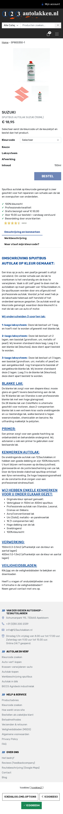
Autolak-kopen (10, 671)
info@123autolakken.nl (19, 630)
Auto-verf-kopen (12, 662)
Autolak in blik (10, 681)
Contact (6, 772)
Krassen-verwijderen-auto (17, 666)
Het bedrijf (8, 758)
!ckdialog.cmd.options (20, 796)
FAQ (4, 744)
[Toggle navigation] (57, 34)
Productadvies (10, 700)
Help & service (16, 694)
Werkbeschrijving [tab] (15, 238)
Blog (4, 777)
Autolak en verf (17, 651)
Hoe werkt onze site (13, 709)
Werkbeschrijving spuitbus (17, 676)
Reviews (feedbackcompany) (18, 762)
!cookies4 (33, 805)
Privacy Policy (10, 739)
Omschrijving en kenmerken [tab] (22, 231)
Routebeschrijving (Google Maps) (20, 767)
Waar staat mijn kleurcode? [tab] (21, 244)
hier (8, 570)
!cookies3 (51, 796)
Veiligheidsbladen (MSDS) (16, 729)
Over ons (12, 752)
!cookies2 (37, 787)
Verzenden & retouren (14, 724)
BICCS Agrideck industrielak (18, 686)
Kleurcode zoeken (12, 657)
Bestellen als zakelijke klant (17, 714)
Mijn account (52, 4)
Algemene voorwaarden (15, 734)
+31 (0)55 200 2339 (17, 623)
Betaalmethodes (11, 719)
